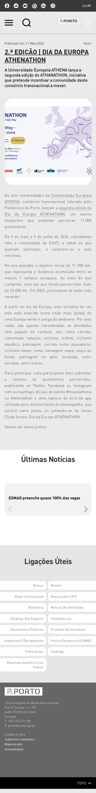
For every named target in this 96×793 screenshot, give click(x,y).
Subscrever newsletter (19, 739)
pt (89, 6)
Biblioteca (36, 607)
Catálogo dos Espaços (27, 618)
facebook (7, 5)
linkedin (43, 5)
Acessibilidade (14, 749)
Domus (38, 585)
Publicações (34, 651)
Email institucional (29, 596)
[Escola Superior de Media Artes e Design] (75, 22)
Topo (82, 783)
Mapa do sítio (13, 744)
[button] (86, 509)
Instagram (52, 5)
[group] (48, 499)
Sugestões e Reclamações (24, 640)
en (84, 6)
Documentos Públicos (27, 629)
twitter (16, 5)
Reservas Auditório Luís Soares (25, 664)
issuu (34, 5)
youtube (25, 5)
